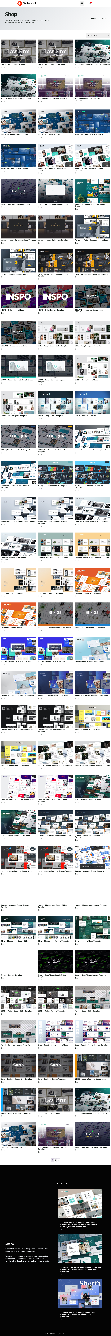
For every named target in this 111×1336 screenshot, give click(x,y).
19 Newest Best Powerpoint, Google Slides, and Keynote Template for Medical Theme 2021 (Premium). (80, 1269)
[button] (82, 3)
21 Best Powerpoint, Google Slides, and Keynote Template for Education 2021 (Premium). (77, 1314)
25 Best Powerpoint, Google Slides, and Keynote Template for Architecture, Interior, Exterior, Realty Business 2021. (79, 1224)
